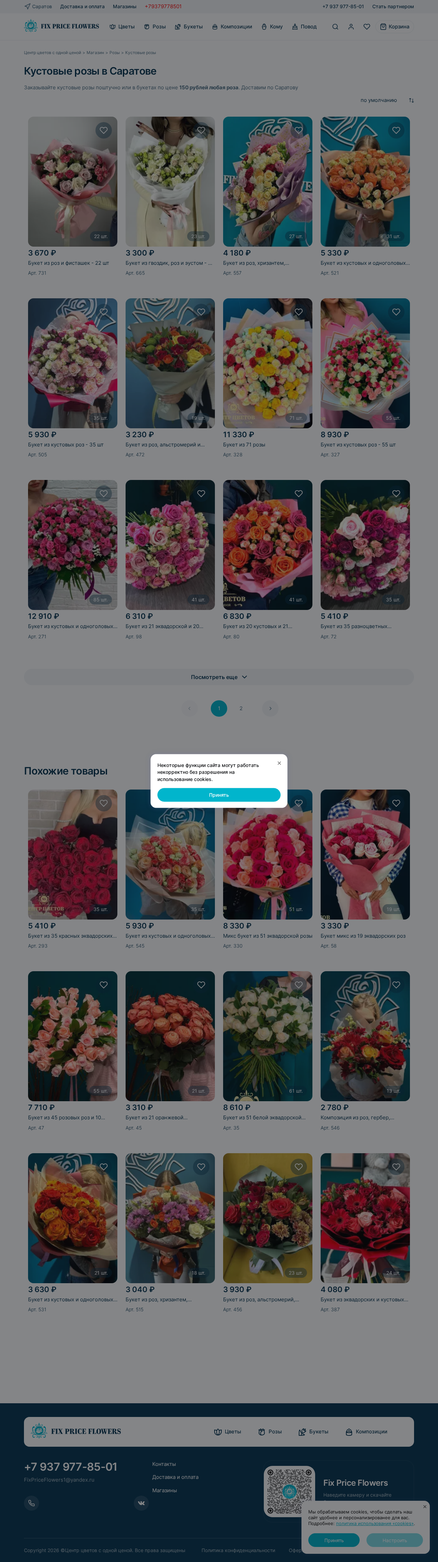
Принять (219, 795)
